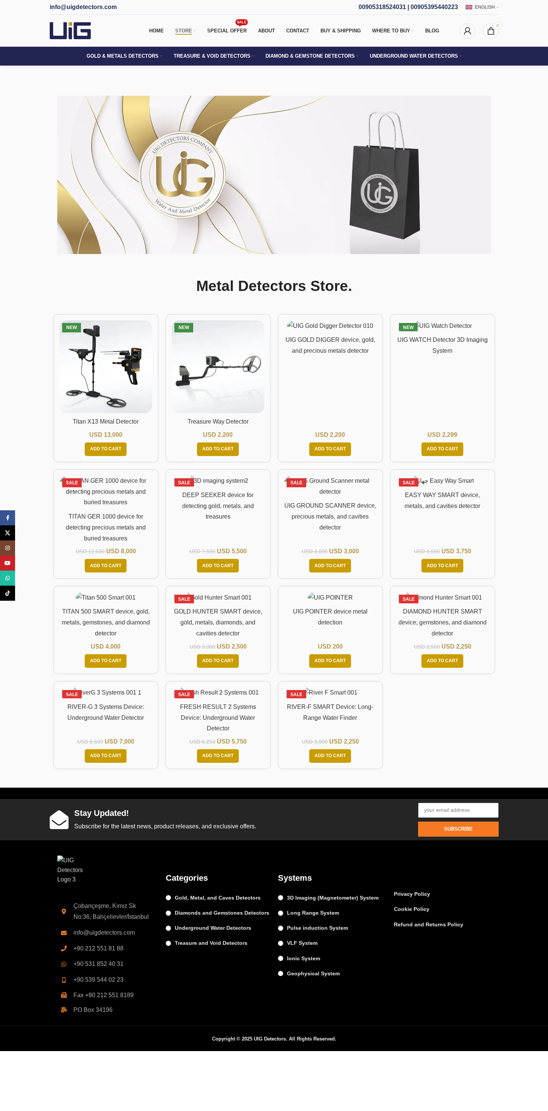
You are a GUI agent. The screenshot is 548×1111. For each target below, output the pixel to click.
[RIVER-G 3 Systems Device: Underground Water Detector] (106, 692)
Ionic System (303, 958)
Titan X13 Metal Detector (106, 421)
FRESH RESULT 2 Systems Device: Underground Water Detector (218, 718)
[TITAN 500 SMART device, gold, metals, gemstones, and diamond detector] (106, 597)
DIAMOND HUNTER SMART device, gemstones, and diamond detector (442, 622)
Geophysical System (313, 973)
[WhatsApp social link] (7, 578)
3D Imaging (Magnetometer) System (333, 898)
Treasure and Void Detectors (211, 943)
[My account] (467, 30)
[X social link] (7, 532)
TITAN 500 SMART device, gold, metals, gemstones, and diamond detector (106, 622)
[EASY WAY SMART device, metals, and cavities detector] (442, 481)
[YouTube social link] (7, 563)
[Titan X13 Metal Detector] (106, 366)
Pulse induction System (317, 928)
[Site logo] (70, 30)
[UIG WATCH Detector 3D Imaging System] (442, 325)
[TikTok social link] (7, 593)
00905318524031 (382, 7)
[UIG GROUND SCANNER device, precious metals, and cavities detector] (330, 486)
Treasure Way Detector (218, 421)
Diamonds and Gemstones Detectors (222, 913)
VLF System (302, 943)
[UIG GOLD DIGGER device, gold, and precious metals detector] (330, 325)
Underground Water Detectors (213, 928)
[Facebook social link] (7, 517)
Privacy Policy (412, 894)
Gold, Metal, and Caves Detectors (218, 898)
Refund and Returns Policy (428, 924)
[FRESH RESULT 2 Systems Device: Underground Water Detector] (218, 692)
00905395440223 (434, 7)
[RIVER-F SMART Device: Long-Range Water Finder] (330, 692)
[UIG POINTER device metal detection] (330, 597)
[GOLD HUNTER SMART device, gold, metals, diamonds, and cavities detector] (218, 597)
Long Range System (313, 913)
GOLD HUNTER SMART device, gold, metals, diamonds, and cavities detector (218, 622)
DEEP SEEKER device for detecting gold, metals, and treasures (218, 506)
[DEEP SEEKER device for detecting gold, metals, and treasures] (218, 481)
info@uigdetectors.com (83, 7)
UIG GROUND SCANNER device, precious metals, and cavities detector (330, 516)
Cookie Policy (411, 909)
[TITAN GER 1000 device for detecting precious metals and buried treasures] (106, 492)
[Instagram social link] (7, 548)
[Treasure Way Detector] (218, 366)
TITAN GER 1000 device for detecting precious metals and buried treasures (106, 527)
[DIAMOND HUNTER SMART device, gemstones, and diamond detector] (442, 597)
